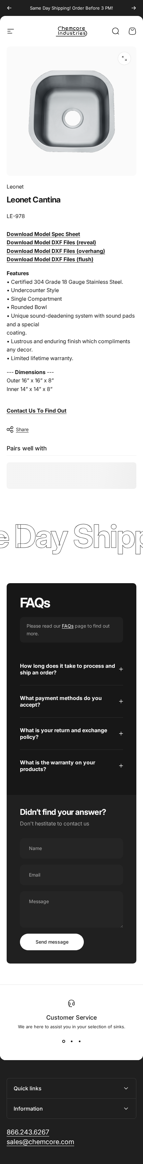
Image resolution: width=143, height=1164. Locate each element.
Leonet (15, 186)
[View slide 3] (79, 1041)
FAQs (67, 626)
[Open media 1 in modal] (124, 58)
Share (22, 429)
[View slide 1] (64, 1041)
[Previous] (9, 8)
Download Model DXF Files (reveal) (51, 242)
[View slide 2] (71, 1041)
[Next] (133, 8)
